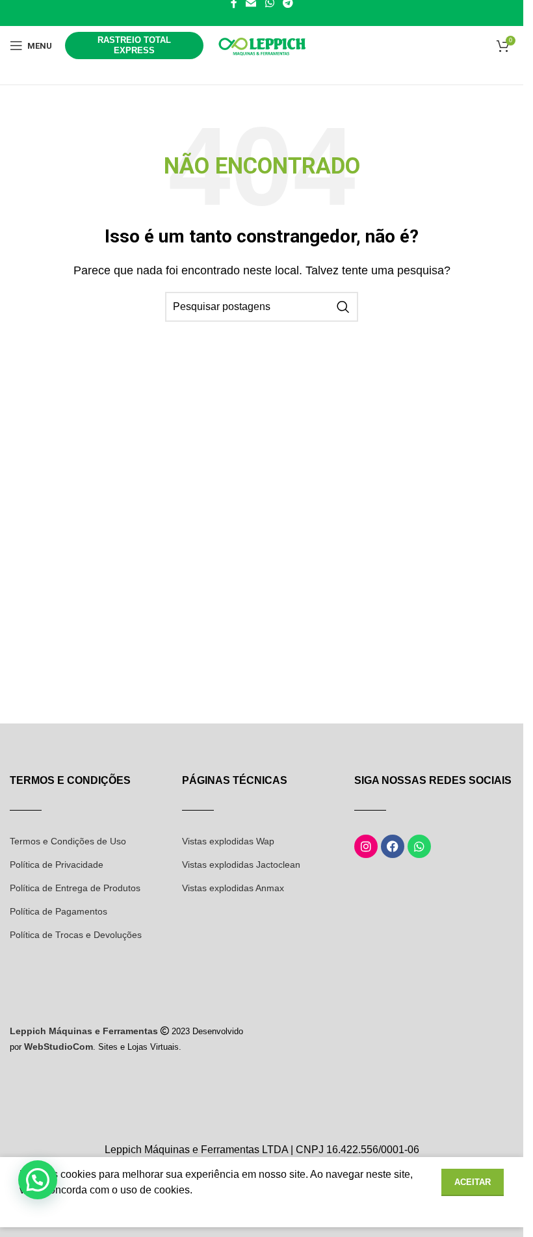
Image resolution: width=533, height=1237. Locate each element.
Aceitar (472, 1182)
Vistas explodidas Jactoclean (241, 864)
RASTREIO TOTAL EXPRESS (134, 45)
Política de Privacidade (56, 864)
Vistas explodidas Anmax (233, 888)
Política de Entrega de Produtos (75, 888)
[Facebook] (392, 846)
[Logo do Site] (261, 44)
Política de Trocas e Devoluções (76, 935)
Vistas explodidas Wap (228, 841)
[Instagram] (366, 846)
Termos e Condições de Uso (68, 841)
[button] (37, 1179)
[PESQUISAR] (343, 307)
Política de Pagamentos (58, 911)
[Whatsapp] (419, 846)
